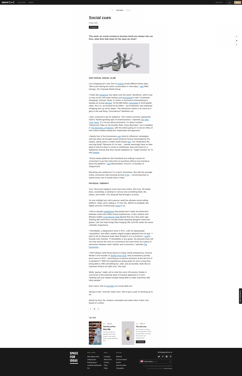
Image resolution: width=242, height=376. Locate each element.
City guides (120, 368)
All (112, 10)
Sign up (238, 2)
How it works (219, 2)
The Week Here (93, 27)
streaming (103, 95)
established (109, 211)
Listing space (91, 359)
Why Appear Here (93, 356)
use (119, 136)
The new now (141, 327)
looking (121, 84)
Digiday (96, 152)
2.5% (127, 175)
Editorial (119, 10)
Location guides (21, 2)
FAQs (106, 368)
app (129, 142)
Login (229, 2)
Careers (106, 362)
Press (106, 365)
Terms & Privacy (168, 368)
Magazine (31, 2)
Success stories (121, 359)
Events (118, 362)
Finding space (92, 362)
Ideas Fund (107, 359)
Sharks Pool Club (118, 255)
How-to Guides (121, 365)
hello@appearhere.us (165, 352)
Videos (128, 10)
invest (118, 206)
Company (107, 356)
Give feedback (240, 296)
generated (133, 103)
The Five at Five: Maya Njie (109, 328)
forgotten (110, 286)
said (142, 86)
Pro (88, 368)
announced (128, 97)
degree (108, 103)
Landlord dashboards (94, 365)
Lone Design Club (111, 217)
